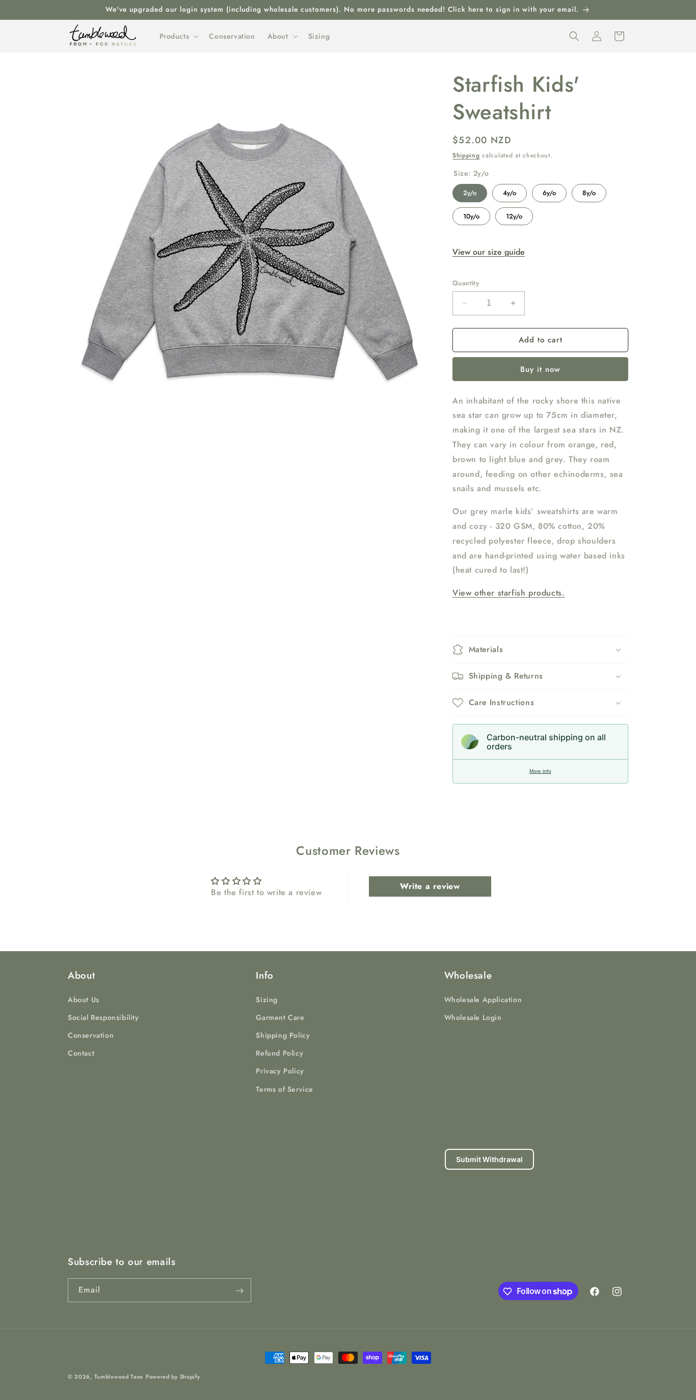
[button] (178, 36)
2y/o (470, 191)
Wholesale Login (473, 1017)
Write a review (430, 886)
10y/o (471, 214)
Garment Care (280, 1017)
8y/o (589, 191)
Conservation (91, 1035)
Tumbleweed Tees (119, 1376)
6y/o (549, 191)
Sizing (267, 999)
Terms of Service (284, 1089)
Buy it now (540, 369)
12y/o (514, 214)
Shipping (466, 155)
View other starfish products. (508, 593)
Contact (81, 1052)
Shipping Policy (283, 1035)
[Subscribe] (239, 1291)
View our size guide (488, 252)
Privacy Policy (280, 1071)
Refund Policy (279, 1052)
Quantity (465, 283)
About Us (83, 999)
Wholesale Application (483, 999)
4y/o (509, 191)
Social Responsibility (103, 1017)
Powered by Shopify (173, 1376)
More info (540, 771)
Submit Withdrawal (489, 1159)
